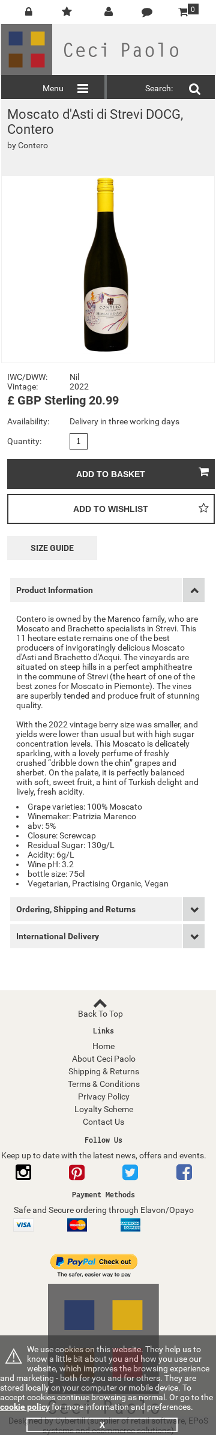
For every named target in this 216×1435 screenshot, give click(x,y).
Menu (53, 88)
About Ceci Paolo (104, 1058)
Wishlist (65, 12)
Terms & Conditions (104, 1084)
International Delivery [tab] (57, 936)
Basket (181, 9)
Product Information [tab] (54, 590)
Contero (33, 145)
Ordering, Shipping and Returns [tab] (76, 909)
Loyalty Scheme (103, 1109)
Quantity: (24, 441)
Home (103, 1046)
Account (109, 12)
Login (25, 17)
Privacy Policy (104, 1096)
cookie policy (25, 1407)
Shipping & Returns (103, 1071)
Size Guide (52, 548)
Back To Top (100, 1013)
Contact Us (151, 12)
